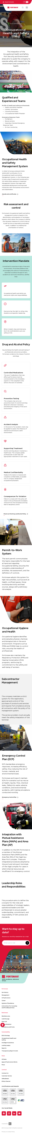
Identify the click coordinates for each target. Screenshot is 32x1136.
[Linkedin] (14, 1113)
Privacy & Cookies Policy (8, 1131)
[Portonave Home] (13, 7)
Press (3, 1064)
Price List (4, 1021)
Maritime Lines (6, 1016)
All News (4, 1059)
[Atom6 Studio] (10, 1123)
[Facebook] (4, 1113)
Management (5, 995)
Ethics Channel (6, 1081)
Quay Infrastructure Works (9, 1062)
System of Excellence (8, 1003)
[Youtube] (19, 1113)
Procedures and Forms (8, 1027)
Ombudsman (5, 1078)
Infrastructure (6, 997)
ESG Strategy (6, 1035)
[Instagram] (9, 1113)
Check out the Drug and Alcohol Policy (14, 514)
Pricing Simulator (6, 1024)
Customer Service (7, 1076)
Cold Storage (5, 1018)
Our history (5, 992)
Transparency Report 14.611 (10, 1050)
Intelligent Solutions (8, 1042)
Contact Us (5, 1073)
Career (4, 1000)
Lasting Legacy (6, 1045)
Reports (4, 1048)
